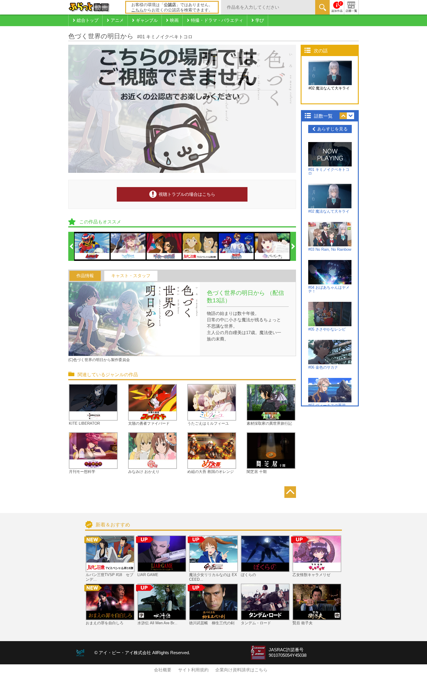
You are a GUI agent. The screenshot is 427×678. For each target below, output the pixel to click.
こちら (137, 10)
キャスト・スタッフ (130, 275)
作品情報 (85, 275)
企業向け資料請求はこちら (241, 670)
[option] (92, 246)
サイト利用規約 (193, 670)
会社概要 (162, 670)
